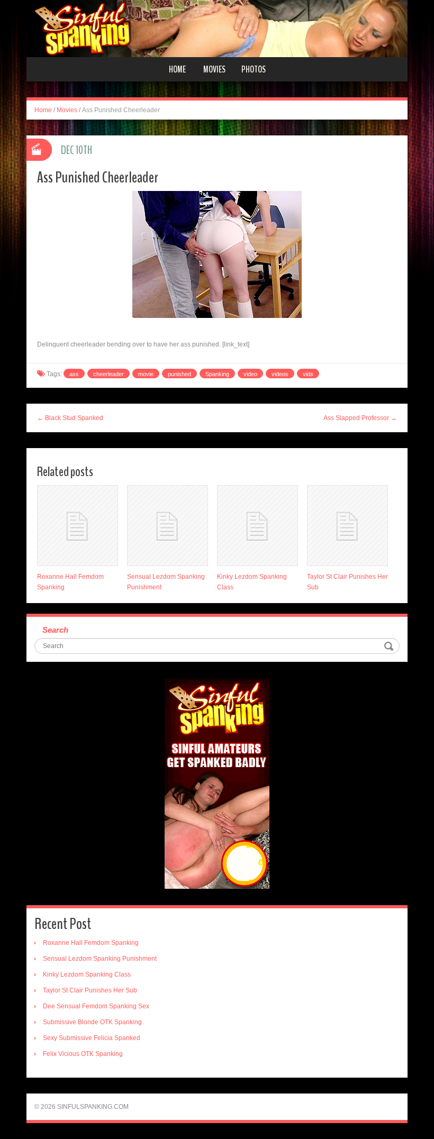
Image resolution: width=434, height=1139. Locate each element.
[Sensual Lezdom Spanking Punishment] (167, 525)
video (250, 374)
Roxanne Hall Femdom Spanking (91, 942)
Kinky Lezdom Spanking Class (87, 974)
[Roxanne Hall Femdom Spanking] (77, 525)
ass (74, 374)
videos (280, 374)
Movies (214, 69)
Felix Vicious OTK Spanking (83, 1054)
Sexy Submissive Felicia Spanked (91, 1038)
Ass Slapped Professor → (360, 418)
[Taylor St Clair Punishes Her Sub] (347, 525)
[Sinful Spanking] (217, 28)
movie (145, 374)
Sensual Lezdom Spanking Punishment (100, 958)
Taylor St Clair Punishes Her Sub (90, 990)
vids (308, 374)
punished (179, 374)
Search (55, 629)
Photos (253, 69)
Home (177, 69)
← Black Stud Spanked (70, 418)
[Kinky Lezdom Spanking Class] (257, 525)
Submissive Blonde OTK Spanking (92, 1022)
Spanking (217, 374)
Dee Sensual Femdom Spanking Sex (96, 1006)
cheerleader (108, 374)
